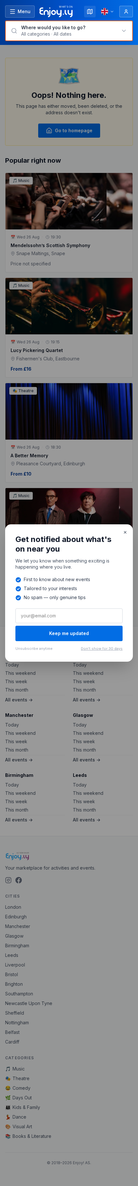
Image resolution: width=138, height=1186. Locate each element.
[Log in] (126, 11)
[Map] (90, 11)
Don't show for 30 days (102, 648)
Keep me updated (69, 633)
